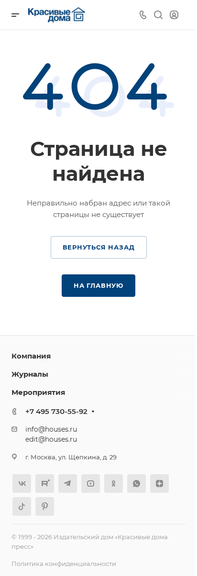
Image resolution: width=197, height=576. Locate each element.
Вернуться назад (99, 247)
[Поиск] (158, 15)
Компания (31, 355)
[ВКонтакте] (21, 483)
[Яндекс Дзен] (159, 483)
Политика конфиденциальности (63, 563)
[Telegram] (67, 483)
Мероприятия (38, 392)
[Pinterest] (44, 506)
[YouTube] (90, 483)
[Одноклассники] (113, 483)
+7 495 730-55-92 (56, 411)
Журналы (29, 374)
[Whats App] (136, 483)
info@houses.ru (51, 429)
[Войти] (174, 15)
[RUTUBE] (44, 483)
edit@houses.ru (51, 439)
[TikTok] (21, 506)
